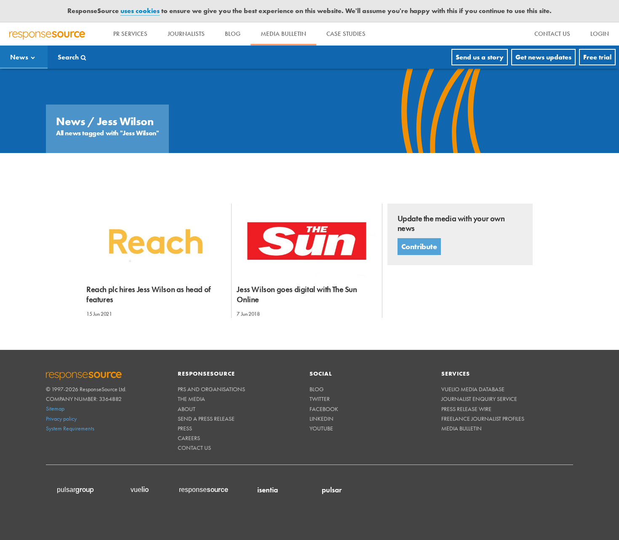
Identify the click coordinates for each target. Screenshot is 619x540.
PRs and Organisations (211, 389)
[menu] (552, 34)
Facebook (324, 409)
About (186, 409)
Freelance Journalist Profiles (482, 418)
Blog (232, 34)
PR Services (130, 34)
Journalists (186, 34)
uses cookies (140, 10)
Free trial (597, 57)
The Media (191, 399)
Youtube (321, 428)
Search (68, 57)
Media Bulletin (283, 34)
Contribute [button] (419, 246)
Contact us (194, 447)
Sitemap (55, 408)
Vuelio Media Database (472, 389)
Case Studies (346, 34)
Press (185, 428)
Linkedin (322, 418)
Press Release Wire (466, 409)
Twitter (320, 399)
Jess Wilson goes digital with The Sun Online (297, 294)
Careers (189, 438)
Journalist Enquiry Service (479, 399)
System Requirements (70, 428)
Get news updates (543, 57)
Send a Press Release (206, 418)
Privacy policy (61, 418)
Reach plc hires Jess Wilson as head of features (148, 294)
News (19, 57)
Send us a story (480, 57)
